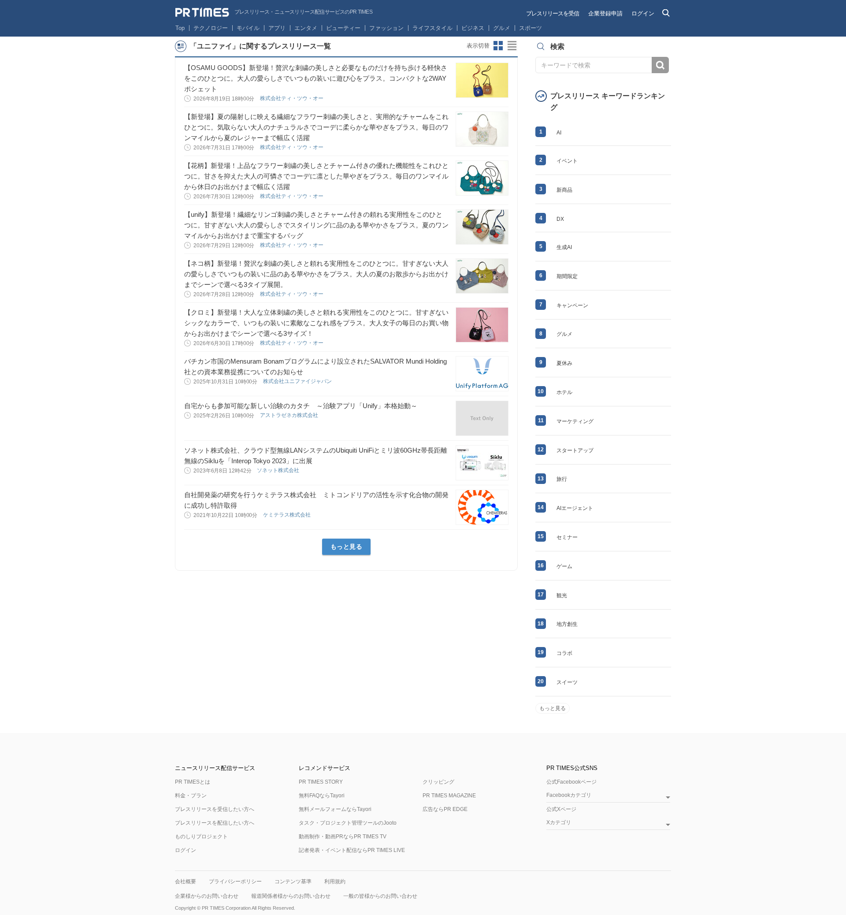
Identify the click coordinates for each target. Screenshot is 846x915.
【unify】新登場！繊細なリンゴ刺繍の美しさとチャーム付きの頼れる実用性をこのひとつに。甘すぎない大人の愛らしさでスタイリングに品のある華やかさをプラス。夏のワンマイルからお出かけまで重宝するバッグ (316, 225)
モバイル (248, 28)
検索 (660, 65)
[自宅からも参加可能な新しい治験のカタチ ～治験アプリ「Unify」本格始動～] (482, 418)
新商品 (564, 190)
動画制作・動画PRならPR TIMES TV (342, 836)
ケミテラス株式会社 (287, 515)
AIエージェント (575, 508)
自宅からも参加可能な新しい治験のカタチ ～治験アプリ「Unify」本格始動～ (300, 405)
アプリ (277, 28)
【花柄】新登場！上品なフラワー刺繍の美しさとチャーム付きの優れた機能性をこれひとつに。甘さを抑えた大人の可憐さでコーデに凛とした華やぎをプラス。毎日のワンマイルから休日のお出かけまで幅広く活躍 (316, 176)
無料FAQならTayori (322, 795)
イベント (567, 161)
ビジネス (472, 28)
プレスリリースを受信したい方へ (214, 809)
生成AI (564, 247)
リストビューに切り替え (512, 46)
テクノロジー (210, 28)
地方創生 (567, 624)
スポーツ (530, 28)
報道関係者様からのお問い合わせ (290, 896)
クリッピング (438, 782)
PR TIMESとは (192, 782)
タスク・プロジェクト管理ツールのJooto (348, 823)
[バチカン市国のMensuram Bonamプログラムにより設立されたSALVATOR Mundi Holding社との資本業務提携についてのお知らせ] (482, 373)
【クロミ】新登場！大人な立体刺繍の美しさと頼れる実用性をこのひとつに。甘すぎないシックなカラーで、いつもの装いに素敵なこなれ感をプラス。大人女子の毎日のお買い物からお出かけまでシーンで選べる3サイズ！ (316, 323)
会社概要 (185, 881)
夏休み (564, 363)
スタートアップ (575, 450)
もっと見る (346, 546)
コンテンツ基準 (293, 881)
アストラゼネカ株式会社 (289, 415)
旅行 (562, 479)
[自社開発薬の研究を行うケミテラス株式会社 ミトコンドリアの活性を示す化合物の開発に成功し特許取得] (482, 507)
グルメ (501, 28)
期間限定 (567, 276)
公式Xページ (561, 809)
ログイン (642, 13)
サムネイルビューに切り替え (498, 46)
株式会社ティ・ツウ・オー (292, 98)
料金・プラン (191, 795)
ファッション (386, 28)
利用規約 (334, 881)
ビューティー (343, 28)
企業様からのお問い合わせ (206, 896)
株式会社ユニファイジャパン (298, 381)
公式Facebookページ (571, 782)
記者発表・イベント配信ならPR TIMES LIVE (352, 850)
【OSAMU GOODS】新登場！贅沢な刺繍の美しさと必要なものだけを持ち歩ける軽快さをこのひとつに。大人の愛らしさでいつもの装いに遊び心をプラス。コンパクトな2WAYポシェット (315, 78)
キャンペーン (572, 305)
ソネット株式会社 (279, 470)
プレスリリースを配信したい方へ (214, 823)
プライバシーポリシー (235, 881)
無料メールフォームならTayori (335, 809)
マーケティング (575, 421)
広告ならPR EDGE (445, 809)
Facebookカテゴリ (568, 795)
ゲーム (564, 566)
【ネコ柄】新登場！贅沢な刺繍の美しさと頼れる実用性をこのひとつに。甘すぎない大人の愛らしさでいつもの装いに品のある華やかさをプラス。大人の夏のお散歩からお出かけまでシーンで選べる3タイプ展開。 (316, 274)
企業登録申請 (605, 13)
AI (559, 133)
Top (180, 28)
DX (560, 219)
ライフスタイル (432, 28)
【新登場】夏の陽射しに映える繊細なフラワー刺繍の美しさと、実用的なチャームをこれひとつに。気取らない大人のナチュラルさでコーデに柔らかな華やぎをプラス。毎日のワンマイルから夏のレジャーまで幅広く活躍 (316, 127)
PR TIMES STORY (321, 782)
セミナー (567, 537)
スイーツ (567, 682)
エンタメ (305, 28)
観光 (562, 595)
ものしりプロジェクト (201, 836)
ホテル (564, 392)
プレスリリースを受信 (552, 13)
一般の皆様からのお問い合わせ (380, 896)
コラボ (564, 653)
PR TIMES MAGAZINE (449, 795)
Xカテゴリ (558, 823)
